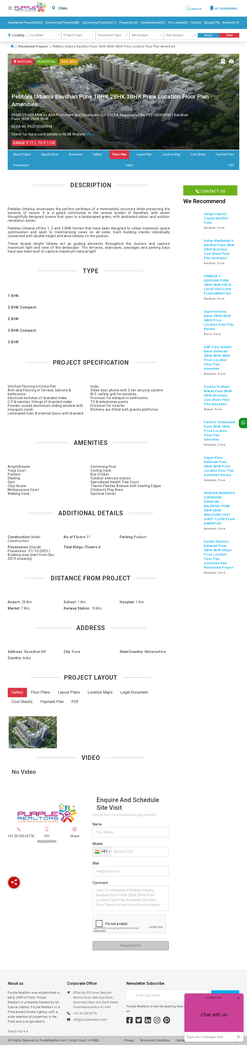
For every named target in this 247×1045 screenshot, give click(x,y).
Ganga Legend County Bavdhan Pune (216, 218)
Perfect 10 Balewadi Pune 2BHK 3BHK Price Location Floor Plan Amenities (219, 430)
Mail (96, 863)
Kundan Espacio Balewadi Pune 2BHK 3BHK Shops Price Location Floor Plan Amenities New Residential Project (219, 554)
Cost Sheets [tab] (22, 701)
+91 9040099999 (225, 8)
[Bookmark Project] (223, 62)
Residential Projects (33, 46)
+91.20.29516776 (21, 836)
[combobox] (74, 8)
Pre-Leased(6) (178, 22)
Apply (208, 35)
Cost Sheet (198, 154)
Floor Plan (119, 154)
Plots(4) (196, 22)
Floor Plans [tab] (40, 692)
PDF (231, 165)
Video (129, 165)
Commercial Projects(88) (62, 22)
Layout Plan (144, 154)
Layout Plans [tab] (69, 692)
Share (74, 836)
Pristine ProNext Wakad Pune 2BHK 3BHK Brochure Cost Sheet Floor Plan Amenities (218, 395)
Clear (229, 35)
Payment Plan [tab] (52, 701)
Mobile (98, 844)
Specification (49, 154)
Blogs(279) (212, 22)
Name (97, 824)
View (90, 134)
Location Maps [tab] (100, 692)
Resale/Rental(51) (153, 22)
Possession (21, 165)
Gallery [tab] (17, 692)
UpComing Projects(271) (99, 22)
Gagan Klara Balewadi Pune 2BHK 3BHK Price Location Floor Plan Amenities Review (219, 466)
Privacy (130, 1040)
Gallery (97, 154)
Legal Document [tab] (134, 692)
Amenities (75, 154)
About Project (22, 154)
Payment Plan (225, 154)
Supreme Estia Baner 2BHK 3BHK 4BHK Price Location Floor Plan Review (219, 320)
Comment (100, 883)
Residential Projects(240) (25, 22)
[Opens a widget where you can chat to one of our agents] (214, 1017)
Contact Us (212, 191)
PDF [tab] (75, 701)
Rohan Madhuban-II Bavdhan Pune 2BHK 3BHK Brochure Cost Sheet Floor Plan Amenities (219, 249)
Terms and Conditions (155, 1040)
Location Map (171, 154)
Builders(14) (230, 22)
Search (195, 9)
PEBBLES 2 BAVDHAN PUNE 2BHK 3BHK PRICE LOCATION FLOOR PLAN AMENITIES (218, 284)
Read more (17, 1031)
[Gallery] (231, 62)
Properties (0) (128, 22)
